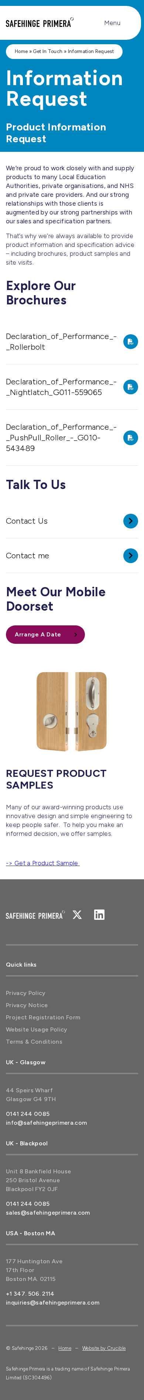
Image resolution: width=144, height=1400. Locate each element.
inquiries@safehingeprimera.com (52, 1302)
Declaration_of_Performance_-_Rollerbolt (61, 341)
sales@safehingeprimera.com (48, 1212)
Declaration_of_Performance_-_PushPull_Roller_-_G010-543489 (61, 437)
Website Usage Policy (37, 1029)
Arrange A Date (38, 634)
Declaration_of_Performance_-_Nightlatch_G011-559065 (61, 387)
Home (21, 51)
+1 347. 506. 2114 (30, 1293)
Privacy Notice (27, 1005)
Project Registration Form (43, 1017)
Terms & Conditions (34, 1041)
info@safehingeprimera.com (46, 1122)
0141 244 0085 (27, 1113)
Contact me (27, 556)
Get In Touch (47, 51)
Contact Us (27, 521)
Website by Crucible (104, 1348)
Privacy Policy (26, 992)
